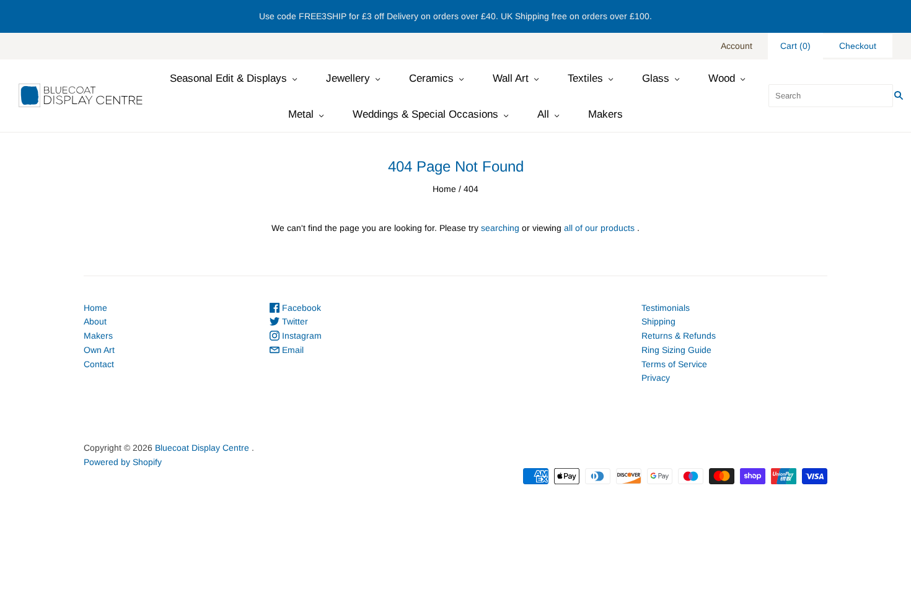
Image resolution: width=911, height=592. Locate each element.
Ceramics (431, 78)
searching (500, 228)
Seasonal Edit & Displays (228, 78)
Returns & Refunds (678, 336)
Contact (99, 364)
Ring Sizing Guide (676, 350)
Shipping (658, 321)
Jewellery (348, 78)
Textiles (585, 78)
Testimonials (665, 308)
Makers (605, 114)
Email (291, 350)
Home (444, 189)
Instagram (300, 336)
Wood (721, 78)
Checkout (857, 46)
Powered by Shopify (123, 462)
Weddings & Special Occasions (425, 114)
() (795, 46)
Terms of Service (674, 364)
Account (736, 46)
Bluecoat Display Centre (202, 448)
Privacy (655, 378)
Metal (301, 114)
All (543, 114)
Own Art (99, 350)
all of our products (599, 228)
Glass (655, 78)
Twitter (293, 321)
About (95, 321)
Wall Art (511, 78)
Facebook (300, 308)
